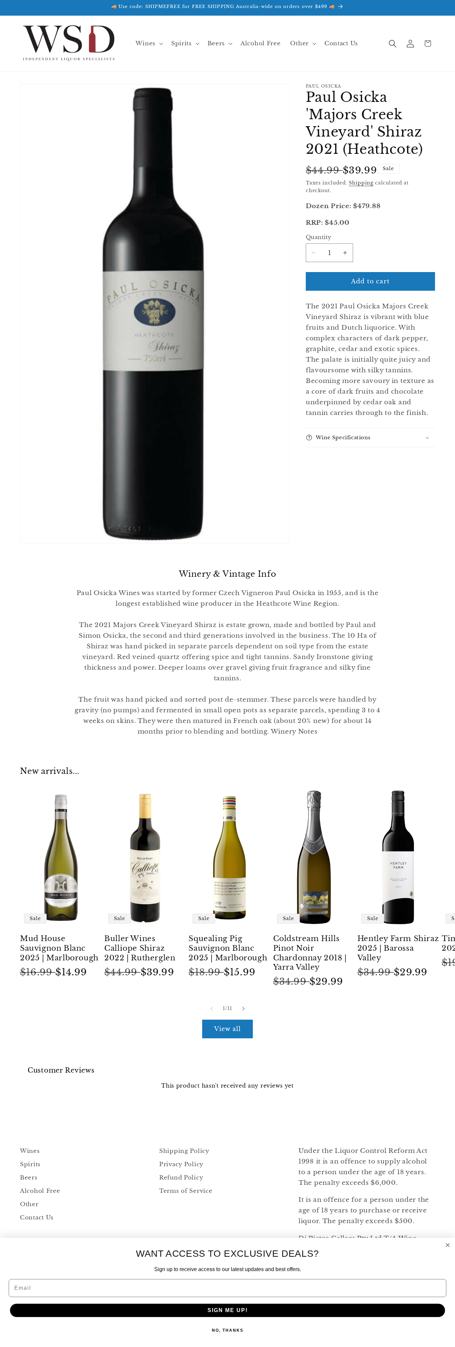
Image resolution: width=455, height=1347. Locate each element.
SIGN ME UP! (228, 1310)
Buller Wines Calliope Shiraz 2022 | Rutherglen (139, 948)
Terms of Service (186, 1190)
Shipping (361, 183)
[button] (148, 43)
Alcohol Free (40, 1190)
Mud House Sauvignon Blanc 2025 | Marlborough (59, 948)
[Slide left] (211, 1008)
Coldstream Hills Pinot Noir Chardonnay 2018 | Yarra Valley (310, 953)
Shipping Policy (184, 1151)
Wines (30, 1151)
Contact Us (37, 1217)
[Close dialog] (448, 1245)
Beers (29, 1177)
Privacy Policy (181, 1164)
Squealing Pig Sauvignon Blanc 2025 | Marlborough (228, 948)
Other (29, 1204)
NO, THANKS (227, 1330)
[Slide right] (243, 1008)
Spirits (30, 1164)
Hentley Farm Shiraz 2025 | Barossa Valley (398, 948)
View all (227, 1029)
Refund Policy (181, 1177)
